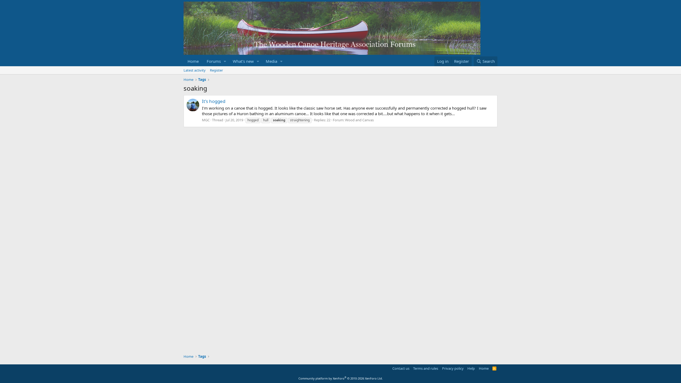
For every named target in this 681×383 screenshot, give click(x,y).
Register (216, 70)
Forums (214, 61)
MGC (206, 120)
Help (471, 368)
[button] (225, 61)
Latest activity (195, 70)
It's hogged (213, 101)
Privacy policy (453, 368)
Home (193, 61)
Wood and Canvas (359, 120)
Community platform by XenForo (340, 378)
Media (271, 61)
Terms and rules (425, 368)
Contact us (400, 368)
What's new (243, 61)
